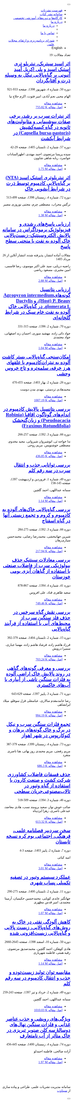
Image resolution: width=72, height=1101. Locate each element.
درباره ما (56, 22)
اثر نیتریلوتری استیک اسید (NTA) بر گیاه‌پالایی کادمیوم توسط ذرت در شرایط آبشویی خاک (38, 183)
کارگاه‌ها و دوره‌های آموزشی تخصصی (37, 18)
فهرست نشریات (51, 10)
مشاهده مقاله (53, 103)
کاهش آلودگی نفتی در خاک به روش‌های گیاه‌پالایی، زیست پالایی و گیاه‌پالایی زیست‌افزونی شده (37, 927)
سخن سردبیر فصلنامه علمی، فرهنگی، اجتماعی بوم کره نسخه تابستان (38, 836)
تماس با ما (47, 33)
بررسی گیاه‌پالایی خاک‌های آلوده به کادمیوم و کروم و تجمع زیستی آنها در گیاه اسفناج (36, 515)
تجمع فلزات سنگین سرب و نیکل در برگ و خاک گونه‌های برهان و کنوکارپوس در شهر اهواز (38, 730)
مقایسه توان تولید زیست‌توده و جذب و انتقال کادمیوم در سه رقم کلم (37, 978)
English (57, 48)
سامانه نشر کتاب (51, 14)
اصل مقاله (49, 107)
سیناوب (62, 1090)
